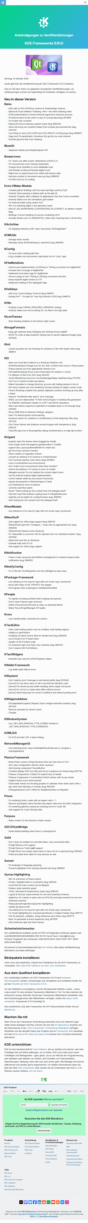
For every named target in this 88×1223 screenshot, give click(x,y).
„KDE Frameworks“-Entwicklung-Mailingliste (48, 1028)
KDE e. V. (7, 1176)
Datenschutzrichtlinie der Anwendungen (74, 1163)
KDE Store (8, 1173)
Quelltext (28, 1153)
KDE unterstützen (26, 1068)
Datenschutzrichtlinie (74, 1159)
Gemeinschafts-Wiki (74, 1143)
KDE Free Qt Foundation (13, 1180)
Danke (47, 1162)
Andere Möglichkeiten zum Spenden (44, 1110)
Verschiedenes (51, 1159)
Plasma (7, 1143)
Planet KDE (49, 1152)
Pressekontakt (51, 1155)
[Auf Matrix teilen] (21, 1201)
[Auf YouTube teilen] (53, 1201)
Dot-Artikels (48, 947)
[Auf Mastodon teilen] (26, 1201)
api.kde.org (9, 1009)
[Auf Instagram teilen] (67, 1201)
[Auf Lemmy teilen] (48, 1201)
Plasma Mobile (10, 1153)
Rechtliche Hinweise (49, 1216)
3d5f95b (77, 1212)
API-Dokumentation (32, 1143)
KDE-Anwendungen (11, 1147)
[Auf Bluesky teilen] (30, 1201)
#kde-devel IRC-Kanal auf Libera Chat (31, 1034)
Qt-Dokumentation (32, 1147)
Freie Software (40, 1049)
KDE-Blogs (49, 1149)
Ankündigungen (51, 1146)
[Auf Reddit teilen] (44, 1201)
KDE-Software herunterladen (71, 1151)
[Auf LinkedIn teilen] (39, 1201)
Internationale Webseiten (14, 1189)
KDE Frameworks (11, 1150)
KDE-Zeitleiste (9, 1183)
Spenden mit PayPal (59, 1105)
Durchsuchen (44, 1130)
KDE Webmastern (29, 1212)
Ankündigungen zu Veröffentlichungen (44, 35)
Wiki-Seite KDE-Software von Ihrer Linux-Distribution (41, 965)
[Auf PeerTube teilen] (58, 1201)
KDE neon (8, 1156)
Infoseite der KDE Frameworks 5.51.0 (29, 984)
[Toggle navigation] (85, 2)
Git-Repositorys (61, 1025)
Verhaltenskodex (73, 1156)
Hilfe (68, 1147)
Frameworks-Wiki (64, 1031)
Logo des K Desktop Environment (32, 1214)
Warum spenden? (54, 1099)
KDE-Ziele (29, 1150)
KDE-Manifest (9, 1186)
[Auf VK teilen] (62, 1201)
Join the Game (35, 1071)
